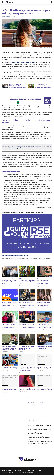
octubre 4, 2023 (23, 372)
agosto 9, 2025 (5, 308)
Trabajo (48, 258)
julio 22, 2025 (22, 307)
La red (4, 276)
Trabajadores (42, 258)
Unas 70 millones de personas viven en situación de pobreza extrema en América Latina (9, 348)
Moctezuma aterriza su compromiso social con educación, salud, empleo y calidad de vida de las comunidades (43, 281)
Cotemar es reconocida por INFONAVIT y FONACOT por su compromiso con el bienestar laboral (17, 86)
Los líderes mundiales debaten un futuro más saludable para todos (9, 389)
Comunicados (23, 276)
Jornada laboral (33, 258)
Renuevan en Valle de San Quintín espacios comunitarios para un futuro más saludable (44, 326)
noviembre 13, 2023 (23, 351)
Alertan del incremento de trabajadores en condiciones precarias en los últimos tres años (27, 304)
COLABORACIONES (12, 470)
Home (3, 7)
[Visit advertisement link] (27, 100)
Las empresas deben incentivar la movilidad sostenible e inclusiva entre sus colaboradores (27, 369)
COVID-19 (16, 258)
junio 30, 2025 (40, 308)
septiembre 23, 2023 (23, 391)
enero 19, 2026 (40, 286)
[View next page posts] (28, 93)
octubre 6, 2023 (5, 370)
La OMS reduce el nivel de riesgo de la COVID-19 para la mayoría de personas (27, 348)
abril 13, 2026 (4, 285)
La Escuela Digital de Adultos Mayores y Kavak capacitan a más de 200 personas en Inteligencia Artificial (39, 438)
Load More (27, 397)
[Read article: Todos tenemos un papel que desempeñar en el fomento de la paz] (45, 381)
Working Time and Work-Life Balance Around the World (20, 62)
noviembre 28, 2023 (6, 351)
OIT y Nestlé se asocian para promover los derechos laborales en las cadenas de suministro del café (43, 86)
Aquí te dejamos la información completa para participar (15, 255)
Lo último (7, 7)
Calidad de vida (8, 258)
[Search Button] (51, 2)
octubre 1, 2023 (40, 370)
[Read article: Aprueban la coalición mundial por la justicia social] (45, 339)
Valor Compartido (6, 16)
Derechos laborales (23, 258)
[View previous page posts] (26, 93)
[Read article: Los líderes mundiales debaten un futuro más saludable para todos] (10, 381)
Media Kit (34, 470)
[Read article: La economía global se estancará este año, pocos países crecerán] (10, 360)
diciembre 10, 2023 (40, 329)
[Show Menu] (2, 2)
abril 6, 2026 (22, 285)
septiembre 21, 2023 (41, 392)
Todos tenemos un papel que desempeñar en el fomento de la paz (45, 389)
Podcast (28, 470)
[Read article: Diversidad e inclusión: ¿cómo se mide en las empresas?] (45, 360)
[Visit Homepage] (8, 2)
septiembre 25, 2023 (6, 392)
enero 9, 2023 (15, 16)
